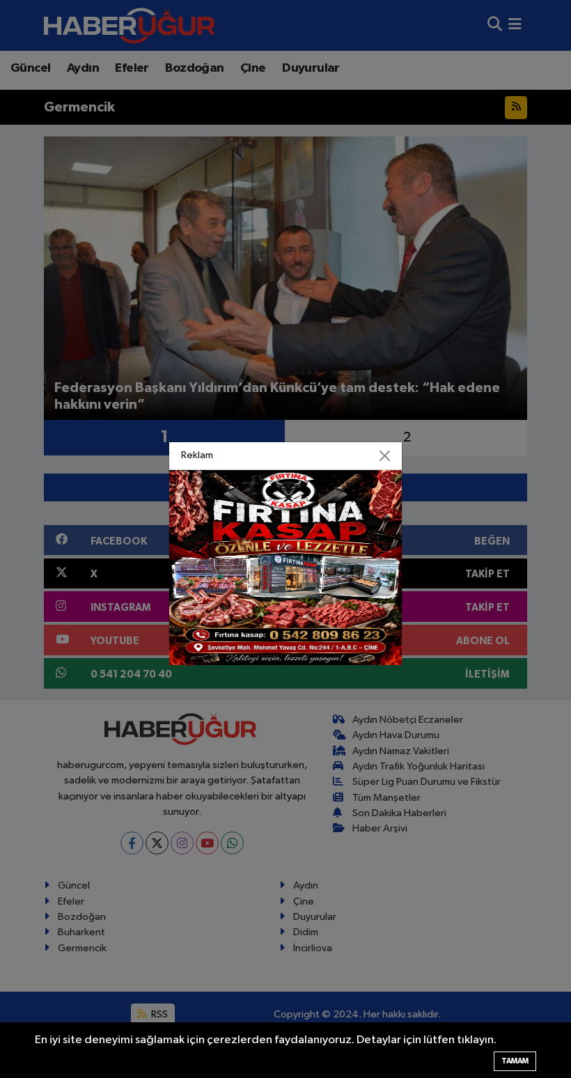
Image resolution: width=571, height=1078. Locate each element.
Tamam (515, 1061)
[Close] (385, 456)
